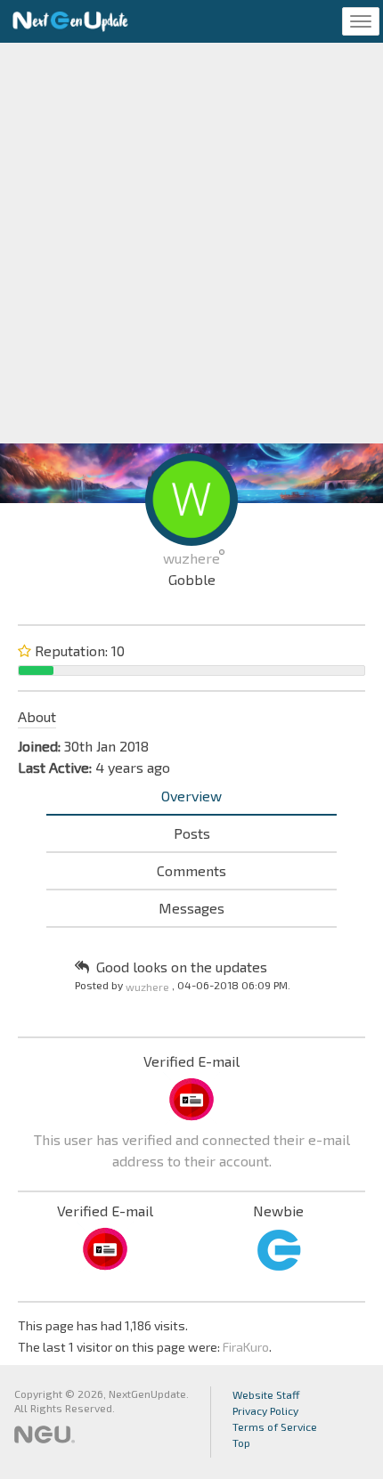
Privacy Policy (265, 1410)
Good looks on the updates (181, 966)
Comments (191, 870)
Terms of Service (274, 1426)
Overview (191, 795)
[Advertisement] (191, 243)
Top (241, 1442)
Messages (191, 907)
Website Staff (266, 1394)
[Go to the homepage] (70, 21)
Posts (192, 833)
